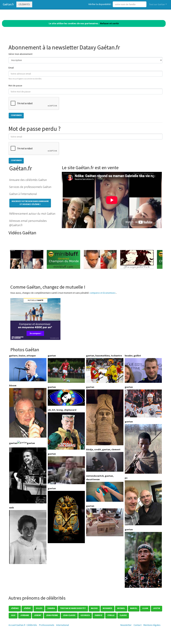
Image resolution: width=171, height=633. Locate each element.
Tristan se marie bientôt (73, 608)
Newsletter (126, 624)
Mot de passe (15, 85)
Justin (156, 608)
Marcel (133, 608)
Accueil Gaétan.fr (17, 624)
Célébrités (24, 4)
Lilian (145, 608)
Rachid (94, 608)
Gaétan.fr (8, 4)
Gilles (39, 608)
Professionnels (46, 624)
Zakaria (51, 608)
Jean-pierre (52, 615)
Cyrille (111, 615)
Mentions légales (151, 624)
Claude (123, 615)
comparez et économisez (102, 292)
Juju (13, 615)
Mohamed (107, 608)
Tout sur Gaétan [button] (157, 4)
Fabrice (98, 615)
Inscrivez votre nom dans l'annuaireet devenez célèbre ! (30, 202)
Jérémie (15, 608)
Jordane (24, 615)
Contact (137, 624)
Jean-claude (69, 615)
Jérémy (27, 608)
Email (11, 67)
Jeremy (37, 615)
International (62, 624)
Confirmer (16, 115)
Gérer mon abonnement (20, 53)
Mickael (121, 608)
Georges (85, 615)
